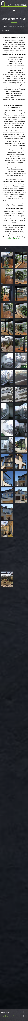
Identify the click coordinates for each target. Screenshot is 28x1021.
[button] (14, 10)
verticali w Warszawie (14, 238)
